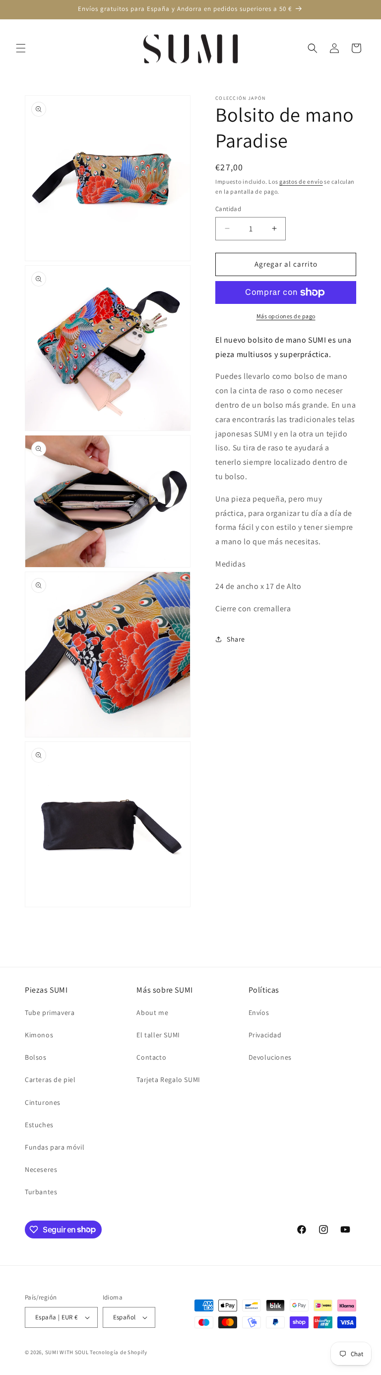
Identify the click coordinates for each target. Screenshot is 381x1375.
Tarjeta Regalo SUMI (168, 1079)
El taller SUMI (158, 1034)
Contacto (151, 1057)
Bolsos (36, 1057)
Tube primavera (49, 1012)
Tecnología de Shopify (118, 1352)
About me (152, 1012)
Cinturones (43, 1102)
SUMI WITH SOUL (67, 1352)
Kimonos (39, 1034)
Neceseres (41, 1169)
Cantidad (228, 209)
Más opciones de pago (286, 316)
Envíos (259, 1012)
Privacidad (265, 1034)
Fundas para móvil (54, 1147)
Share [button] (236, 639)
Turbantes (41, 1191)
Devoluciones (270, 1057)
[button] (21, 48)
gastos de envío (301, 181)
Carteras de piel (50, 1079)
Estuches (39, 1124)
